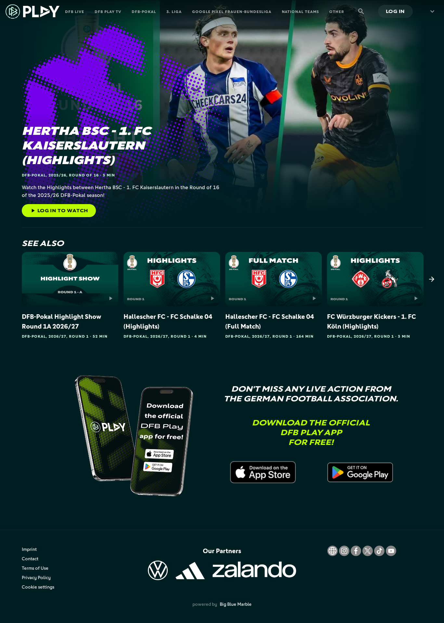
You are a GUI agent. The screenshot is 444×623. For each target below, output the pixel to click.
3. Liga (174, 11)
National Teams (300, 11)
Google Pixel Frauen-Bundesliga (231, 11)
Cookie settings (38, 587)
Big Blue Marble (236, 604)
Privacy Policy (36, 577)
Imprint (29, 549)
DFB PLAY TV (108, 11)
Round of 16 (84, 175)
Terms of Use (35, 568)
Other (336, 11)
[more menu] (431, 11)
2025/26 (57, 175)
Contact (30, 558)
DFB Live (74, 11)
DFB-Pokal (144, 11)
